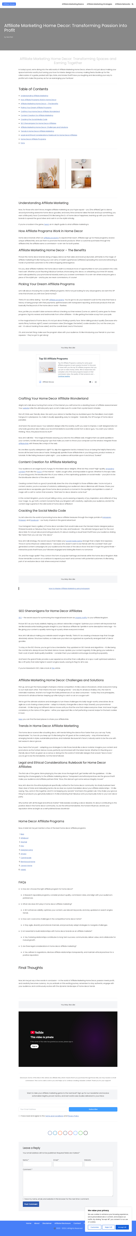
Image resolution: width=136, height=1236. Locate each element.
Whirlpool (24, 838)
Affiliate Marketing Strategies (99, 4)
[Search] (132, 4)
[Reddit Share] (60, 1133)
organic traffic (81, 617)
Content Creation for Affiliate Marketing (37, 115)
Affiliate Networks (122, 4)
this (53, 668)
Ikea (22, 834)
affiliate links (24, 443)
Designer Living (27, 850)
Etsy (22, 846)
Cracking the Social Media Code (34, 119)
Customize (95, 1227)
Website (87, 1160)
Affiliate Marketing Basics (73, 4)
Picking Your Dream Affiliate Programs (36, 107)
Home (28, 1223)
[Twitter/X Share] (86, 1133)
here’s (46, 224)
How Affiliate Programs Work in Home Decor (38, 99)
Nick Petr (10, 37)
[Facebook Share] (50, 1133)
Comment (28, 1169)
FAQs (23, 143)
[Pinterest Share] (70, 1133)
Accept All (122, 1227)
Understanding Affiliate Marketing (34, 95)
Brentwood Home (28, 861)
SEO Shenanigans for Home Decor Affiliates (38, 123)
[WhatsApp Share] (81, 1133)
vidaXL (23, 869)
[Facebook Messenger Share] (75, 1133)
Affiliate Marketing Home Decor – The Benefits (39, 103)
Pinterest (22, 520)
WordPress (21, 1233)
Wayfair (24, 842)
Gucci (39, 471)
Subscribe (93, 1109)
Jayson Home (26, 865)
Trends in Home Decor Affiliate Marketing (37, 131)
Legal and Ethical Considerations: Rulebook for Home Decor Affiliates (49, 135)
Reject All (108, 1227)
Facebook (34, 520)
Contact (77, 1223)
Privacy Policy (73, 1116)
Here (20, 719)
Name (26, 1160)
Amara (23, 854)
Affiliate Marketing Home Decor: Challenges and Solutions (44, 127)
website (26, 408)
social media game (74, 541)
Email (56, 1160)
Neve (4, 1233)
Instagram (106, 517)
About (37, 1223)
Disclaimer (47, 1223)
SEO (20, 617)
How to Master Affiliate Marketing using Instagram (69, 588)
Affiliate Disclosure (63, 1223)
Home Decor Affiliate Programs (33, 139)
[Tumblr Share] (65, 1133)
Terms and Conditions (54, 1116)
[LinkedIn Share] (55, 1133)
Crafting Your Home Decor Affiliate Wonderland (40, 111)
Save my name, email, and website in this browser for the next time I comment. (57, 1199)
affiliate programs (51, 238)
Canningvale (26, 858)
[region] (108, 1219)
